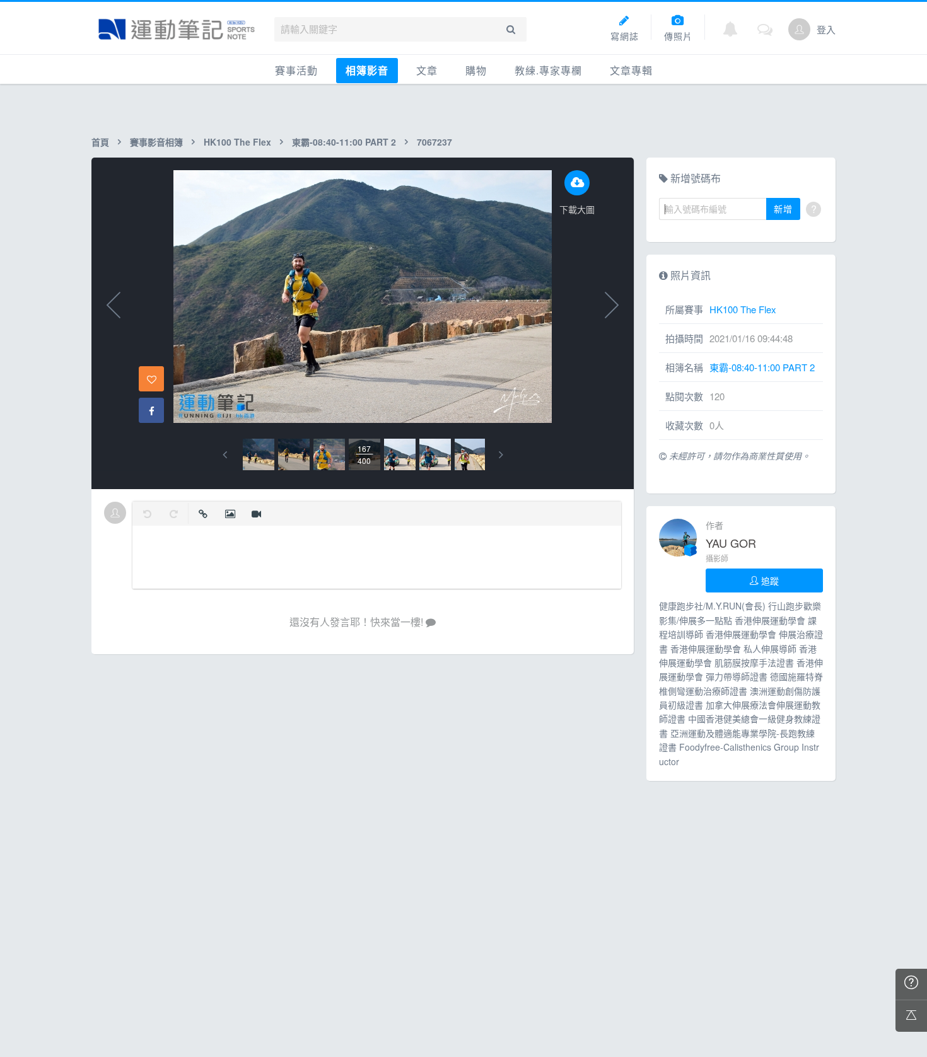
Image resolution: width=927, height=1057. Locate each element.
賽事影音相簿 (156, 142)
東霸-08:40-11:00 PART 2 (344, 142)
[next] (501, 455)
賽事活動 (296, 70)
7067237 (434, 142)
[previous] (225, 455)
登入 (826, 29)
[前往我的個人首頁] (799, 29)
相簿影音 (367, 70)
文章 (427, 70)
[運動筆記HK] (176, 29)
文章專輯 (631, 70)
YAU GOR (731, 542)
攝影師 (717, 558)
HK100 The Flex (237, 142)
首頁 (100, 142)
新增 (783, 208)
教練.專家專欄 (548, 70)
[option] (258, 454)
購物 (476, 70)
